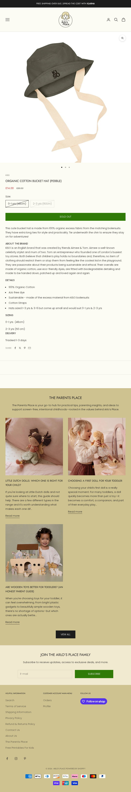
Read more (12, 515)
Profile (47, 706)
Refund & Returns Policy (20, 724)
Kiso (7, 175)
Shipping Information (18, 712)
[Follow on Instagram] (16, 758)
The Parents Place (16, 742)
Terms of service (15, 706)
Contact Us (12, 730)
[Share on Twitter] (20, 348)
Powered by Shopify (75, 768)
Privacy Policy (13, 718)
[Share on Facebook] (15, 348)
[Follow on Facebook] (7, 758)
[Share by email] (29, 348)
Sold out (65, 216)
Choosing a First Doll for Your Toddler (95, 481)
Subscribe (94, 674)
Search (9, 700)
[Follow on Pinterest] (25, 758)
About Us (11, 736)
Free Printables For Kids (19, 747)
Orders (47, 700)
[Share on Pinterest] (24, 348)
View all (65, 634)
